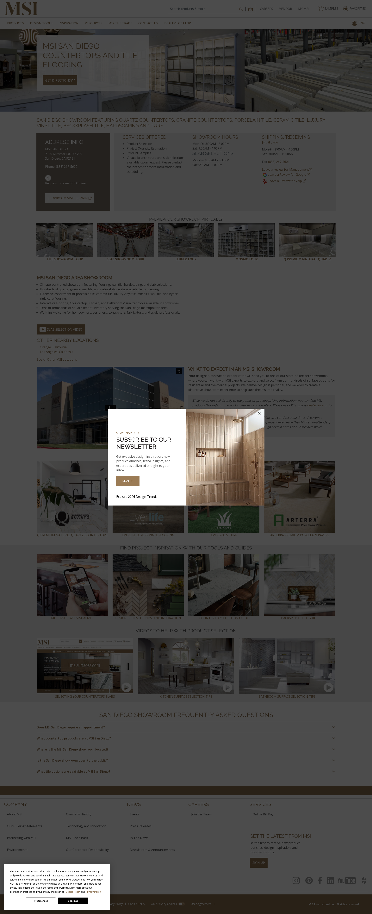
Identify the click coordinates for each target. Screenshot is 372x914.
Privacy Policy (93, 892)
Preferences (41, 901)
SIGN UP (127, 481)
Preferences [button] (76, 883)
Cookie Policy (73, 892)
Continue (73, 901)
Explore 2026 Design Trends (136, 496)
